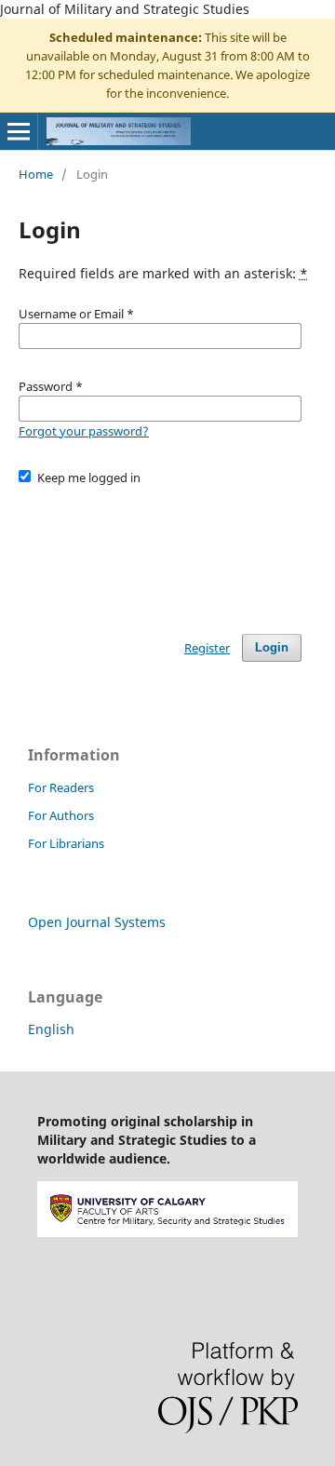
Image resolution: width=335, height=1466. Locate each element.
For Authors (61, 815)
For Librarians (66, 843)
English (51, 1029)
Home (36, 174)
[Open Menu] (18, 131)
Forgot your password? (84, 431)
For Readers (61, 787)
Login (271, 647)
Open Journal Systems (97, 922)
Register (207, 647)
